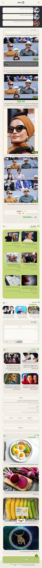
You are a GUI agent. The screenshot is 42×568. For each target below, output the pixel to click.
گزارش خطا (21, 213)
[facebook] (19, 211)
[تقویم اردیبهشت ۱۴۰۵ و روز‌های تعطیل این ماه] (21, 538)
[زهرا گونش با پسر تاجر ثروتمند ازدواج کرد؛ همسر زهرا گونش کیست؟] (36, 23)
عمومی (32, 30)
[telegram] (20, 211)
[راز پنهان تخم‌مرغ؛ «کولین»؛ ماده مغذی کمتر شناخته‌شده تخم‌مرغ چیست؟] (21, 451)
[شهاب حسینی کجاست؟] (12, 236)
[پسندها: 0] (19, 213)
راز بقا (37, 410)
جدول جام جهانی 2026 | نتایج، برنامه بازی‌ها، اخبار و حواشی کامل (27, 400)
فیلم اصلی (21, 104)
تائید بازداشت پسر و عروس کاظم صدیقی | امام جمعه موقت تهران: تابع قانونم (22, 316)
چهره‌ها (35, 30)
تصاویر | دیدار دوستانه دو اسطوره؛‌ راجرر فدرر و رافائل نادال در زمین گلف (34, 316)
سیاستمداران (29, 217)
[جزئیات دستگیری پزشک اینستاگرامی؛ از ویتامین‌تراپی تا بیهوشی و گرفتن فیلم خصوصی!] (12, 257)
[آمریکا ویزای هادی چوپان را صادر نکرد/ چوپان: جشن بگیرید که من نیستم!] (29, 257)
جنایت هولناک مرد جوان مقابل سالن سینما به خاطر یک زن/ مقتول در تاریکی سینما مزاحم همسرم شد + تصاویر (29, 288)
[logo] (21, 2)
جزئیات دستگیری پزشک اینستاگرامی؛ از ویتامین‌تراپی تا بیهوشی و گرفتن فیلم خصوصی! (13, 266)
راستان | (36, 71)
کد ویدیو (19, 101)
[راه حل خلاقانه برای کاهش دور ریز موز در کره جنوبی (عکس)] (21, 509)
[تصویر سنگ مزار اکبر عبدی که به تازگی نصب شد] (12, 280)
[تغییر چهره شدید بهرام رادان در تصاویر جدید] (36, 10)
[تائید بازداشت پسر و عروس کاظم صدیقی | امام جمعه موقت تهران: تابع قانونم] (21, 310)
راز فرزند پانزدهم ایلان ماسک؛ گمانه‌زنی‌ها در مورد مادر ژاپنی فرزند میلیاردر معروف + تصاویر (8, 316)
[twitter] (17, 211)
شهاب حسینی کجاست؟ (16, 243)
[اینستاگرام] (24, 559)
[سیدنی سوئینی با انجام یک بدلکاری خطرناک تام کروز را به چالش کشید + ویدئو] (29, 236)
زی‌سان (37, 406)
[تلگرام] (26, 559)
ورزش (24, 217)
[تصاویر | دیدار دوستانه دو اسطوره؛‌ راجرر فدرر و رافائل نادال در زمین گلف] (33, 310)
